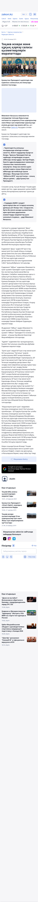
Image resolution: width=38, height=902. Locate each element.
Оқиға (21, 18)
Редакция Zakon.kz (8, 34)
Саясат (4, 18)
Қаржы (15, 18)
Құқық (27, 18)
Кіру (35, 545)
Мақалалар (34, 18)
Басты (4, 32)
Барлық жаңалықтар (15, 32)
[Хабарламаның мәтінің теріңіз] (19, 551)
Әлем (9, 18)
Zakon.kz (14, 127)
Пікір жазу (31, 557)
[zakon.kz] (7, 14)
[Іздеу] (30, 14)
